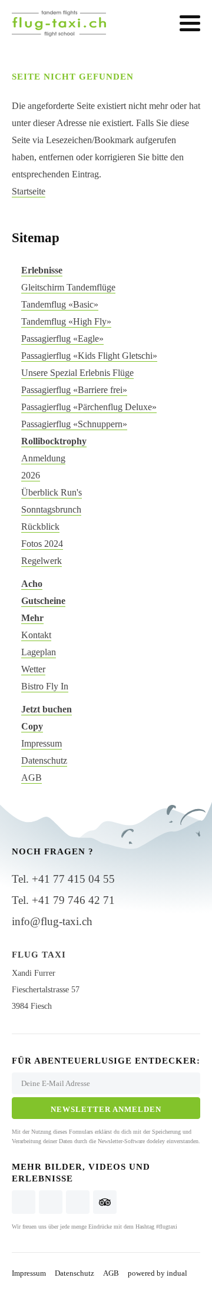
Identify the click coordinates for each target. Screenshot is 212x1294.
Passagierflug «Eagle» (62, 339)
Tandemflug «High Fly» (66, 321)
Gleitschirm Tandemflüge (68, 287)
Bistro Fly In (44, 686)
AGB (31, 778)
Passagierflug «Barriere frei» (74, 390)
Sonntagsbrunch (51, 509)
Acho (31, 584)
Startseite (28, 191)
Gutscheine (43, 601)
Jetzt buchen (46, 709)
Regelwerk (41, 561)
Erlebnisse (41, 270)
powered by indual (157, 1273)
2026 (30, 475)
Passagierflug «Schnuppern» (74, 424)
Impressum (41, 743)
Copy (32, 726)
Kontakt (36, 635)
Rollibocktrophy (54, 441)
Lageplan (38, 652)
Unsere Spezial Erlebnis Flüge (77, 373)
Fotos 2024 (42, 544)
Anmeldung (43, 458)
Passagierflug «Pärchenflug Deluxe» (89, 407)
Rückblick (40, 526)
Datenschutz (44, 760)
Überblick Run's (51, 492)
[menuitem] (106, 270)
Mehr (32, 618)
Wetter (33, 669)
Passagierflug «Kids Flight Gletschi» (89, 356)
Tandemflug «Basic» (59, 304)
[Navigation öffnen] (190, 23)
